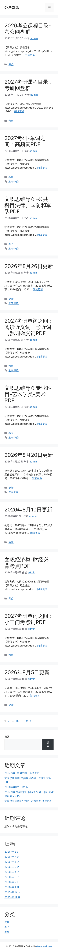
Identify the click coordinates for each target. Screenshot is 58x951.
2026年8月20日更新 (28, 455)
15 (17, 720)
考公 (11, 64)
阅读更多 (30, 55)
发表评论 (13, 181)
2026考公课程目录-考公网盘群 (27, 28)
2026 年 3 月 (12, 877)
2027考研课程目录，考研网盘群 (28, 85)
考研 (11, 120)
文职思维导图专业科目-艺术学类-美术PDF (27, 394)
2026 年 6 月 (12, 861)
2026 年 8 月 (11, 851)
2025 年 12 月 (12, 892)
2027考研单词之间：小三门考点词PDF (28, 619)
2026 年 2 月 (11, 882)
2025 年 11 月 (12, 897)
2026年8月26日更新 (28, 266)
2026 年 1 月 (11, 887)
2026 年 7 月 (11, 856)
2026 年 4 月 (12, 871)
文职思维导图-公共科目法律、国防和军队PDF (27, 205)
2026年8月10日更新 (28, 509)
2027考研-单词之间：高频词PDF (24, 141)
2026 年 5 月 (11, 866)
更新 (11, 298)
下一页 (26, 720)
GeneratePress (44, 946)
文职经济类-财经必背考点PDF (26, 562)
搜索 (7, 736)
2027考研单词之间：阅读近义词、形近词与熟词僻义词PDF (28, 327)
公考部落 (11, 7)
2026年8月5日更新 (27, 672)
